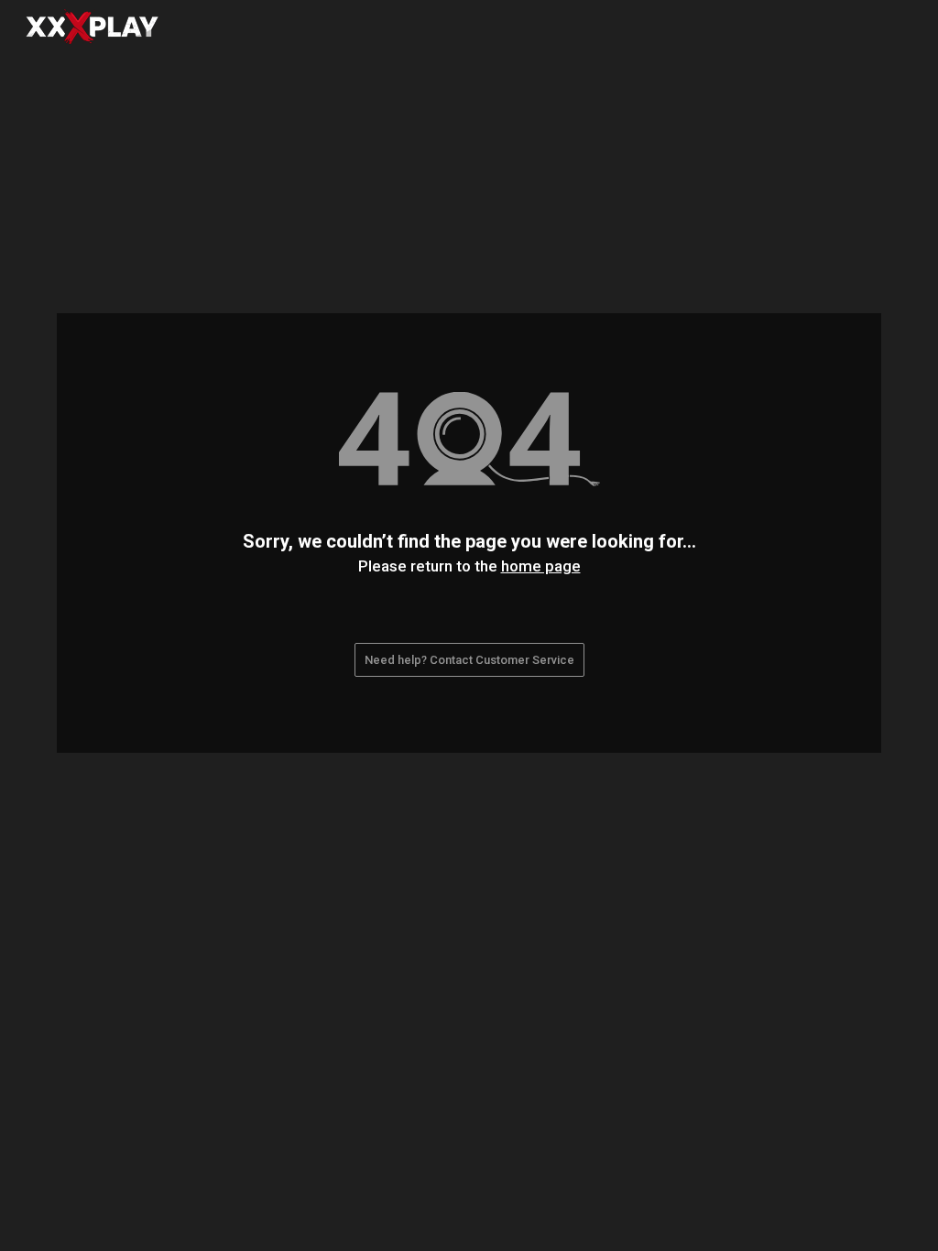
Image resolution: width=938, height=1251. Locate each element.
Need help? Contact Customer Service (469, 660)
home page (541, 566)
